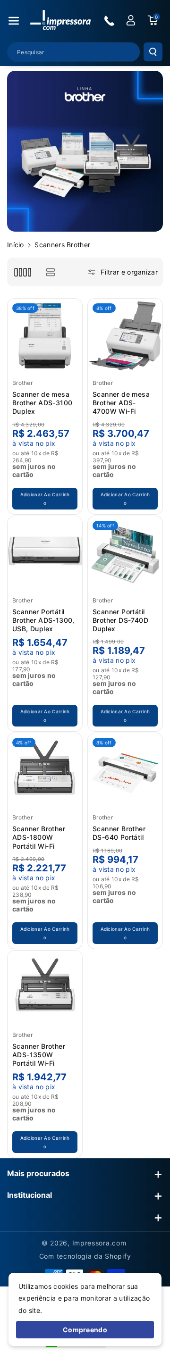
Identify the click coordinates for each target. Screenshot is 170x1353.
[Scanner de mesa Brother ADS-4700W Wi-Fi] (125, 336)
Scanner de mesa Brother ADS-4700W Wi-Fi (121, 402)
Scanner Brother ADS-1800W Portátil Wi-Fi (38, 837)
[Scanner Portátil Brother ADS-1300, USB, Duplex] (45, 553)
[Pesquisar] (153, 51)
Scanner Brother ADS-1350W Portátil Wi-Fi (38, 1054)
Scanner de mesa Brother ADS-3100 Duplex (42, 402)
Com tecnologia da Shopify (85, 1256)
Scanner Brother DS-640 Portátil (119, 833)
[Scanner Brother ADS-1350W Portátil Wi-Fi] (45, 988)
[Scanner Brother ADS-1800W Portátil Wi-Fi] (45, 770)
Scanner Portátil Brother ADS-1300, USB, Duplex (43, 620)
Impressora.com (99, 1243)
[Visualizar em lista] (50, 272)
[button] (13, 20)
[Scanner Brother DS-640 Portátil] (125, 770)
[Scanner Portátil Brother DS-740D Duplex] (125, 553)
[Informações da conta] (130, 20)
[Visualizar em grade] (22, 272)
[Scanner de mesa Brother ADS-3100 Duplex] (45, 336)
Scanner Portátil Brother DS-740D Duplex (120, 620)
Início (15, 245)
